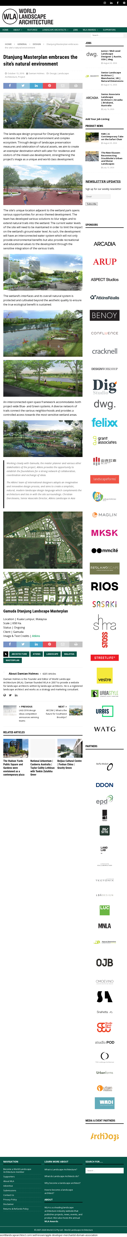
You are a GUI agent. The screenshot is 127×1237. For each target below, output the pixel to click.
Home (5, 29)
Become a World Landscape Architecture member (17, 1170)
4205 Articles (49, 673)
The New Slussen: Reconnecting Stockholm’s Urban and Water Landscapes (111, 158)
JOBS (75, 29)
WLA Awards (89, 29)
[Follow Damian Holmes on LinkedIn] (14, 695)
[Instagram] (105, 3)
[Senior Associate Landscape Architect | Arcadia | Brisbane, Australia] (92, 98)
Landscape (52, 654)
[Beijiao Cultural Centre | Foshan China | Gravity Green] (70, 748)
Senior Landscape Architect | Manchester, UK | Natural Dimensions (112, 76)
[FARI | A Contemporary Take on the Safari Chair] (92, 137)
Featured (32, 29)
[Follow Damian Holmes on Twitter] (9, 695)
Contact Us (8, 1195)
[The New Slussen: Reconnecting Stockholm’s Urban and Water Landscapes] (92, 156)
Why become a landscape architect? (62, 1182)
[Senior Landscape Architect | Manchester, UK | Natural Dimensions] (92, 76)
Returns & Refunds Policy (16, 1208)
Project (21, 76)
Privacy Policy (10, 1199)
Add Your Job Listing (97, 119)
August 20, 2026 (110, 143)
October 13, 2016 (16, 73)
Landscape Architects (54, 29)
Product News (94, 126)
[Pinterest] (124, 3)
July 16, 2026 (109, 109)
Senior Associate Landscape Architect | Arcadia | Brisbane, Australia (112, 100)
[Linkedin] (111, 3)
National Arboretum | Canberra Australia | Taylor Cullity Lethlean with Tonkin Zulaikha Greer (42, 767)
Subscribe (91, 204)
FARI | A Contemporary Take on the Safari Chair (112, 136)
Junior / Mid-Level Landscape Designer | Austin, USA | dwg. (111, 55)
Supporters (109, 29)
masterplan (12, 660)
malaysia (69, 654)
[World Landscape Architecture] (27, 25)
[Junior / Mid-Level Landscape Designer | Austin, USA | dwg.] (92, 54)
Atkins (36, 636)
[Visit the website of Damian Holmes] (4, 695)
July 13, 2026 (109, 167)
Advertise (8, 1185)
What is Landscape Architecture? (60, 1169)
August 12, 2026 (110, 84)
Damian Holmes (36, 73)
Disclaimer (8, 1204)
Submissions (9, 1190)
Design (53, 73)
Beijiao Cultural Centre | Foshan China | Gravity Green (69, 764)
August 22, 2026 (110, 63)
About (16, 29)
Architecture (19, 654)
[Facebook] (118, 3)
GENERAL (22, 44)
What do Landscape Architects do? (61, 1176)
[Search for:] (107, 35)
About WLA (8, 1181)
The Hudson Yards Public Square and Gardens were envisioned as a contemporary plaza (13, 767)
